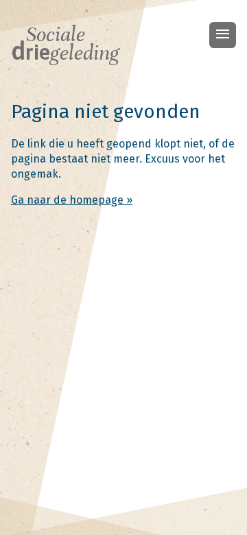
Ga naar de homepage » (71, 199)
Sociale (65, 44)
